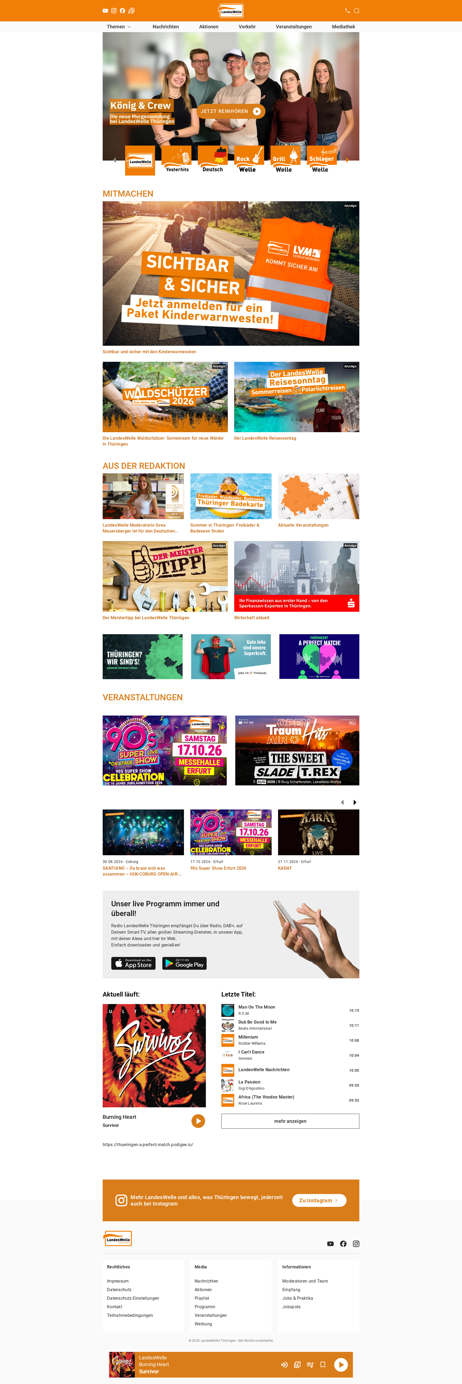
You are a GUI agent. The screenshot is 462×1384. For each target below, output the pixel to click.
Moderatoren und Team (305, 1281)
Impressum (118, 1281)
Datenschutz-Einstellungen (133, 1298)
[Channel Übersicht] (297, 1364)
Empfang (291, 1289)
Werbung (203, 1323)
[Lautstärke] (284, 1364)
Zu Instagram (315, 1200)
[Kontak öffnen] (347, 10)
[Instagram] (114, 10)
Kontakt (114, 1306)
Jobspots (291, 1306)
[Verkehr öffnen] (131, 10)
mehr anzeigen (290, 1121)
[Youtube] (105, 10)
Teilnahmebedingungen (130, 1315)
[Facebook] (122, 10)
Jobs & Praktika (297, 1298)
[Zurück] (342, 802)
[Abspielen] (341, 1364)
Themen (116, 26)
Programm (205, 1306)
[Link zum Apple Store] (133, 964)
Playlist (202, 1298)
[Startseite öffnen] (231, 10)
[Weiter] (355, 802)
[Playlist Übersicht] (310, 1364)
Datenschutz (119, 1289)
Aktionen (208, 26)
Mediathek (343, 26)
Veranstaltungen (294, 26)
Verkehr (247, 26)
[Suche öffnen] (356, 10)
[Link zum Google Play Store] (184, 964)
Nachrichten (166, 26)
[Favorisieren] (323, 1364)
